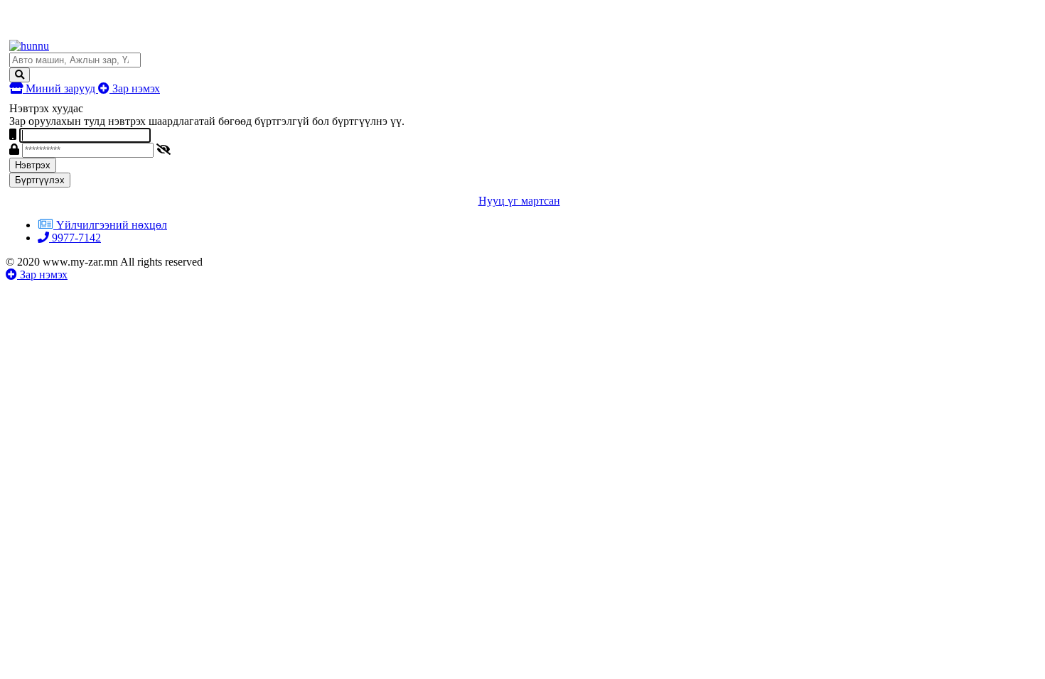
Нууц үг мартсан (519, 201)
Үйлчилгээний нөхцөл (111, 225)
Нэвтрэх (32, 165)
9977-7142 (75, 238)
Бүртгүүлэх (40, 180)
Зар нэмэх (134, 88)
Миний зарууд (60, 88)
